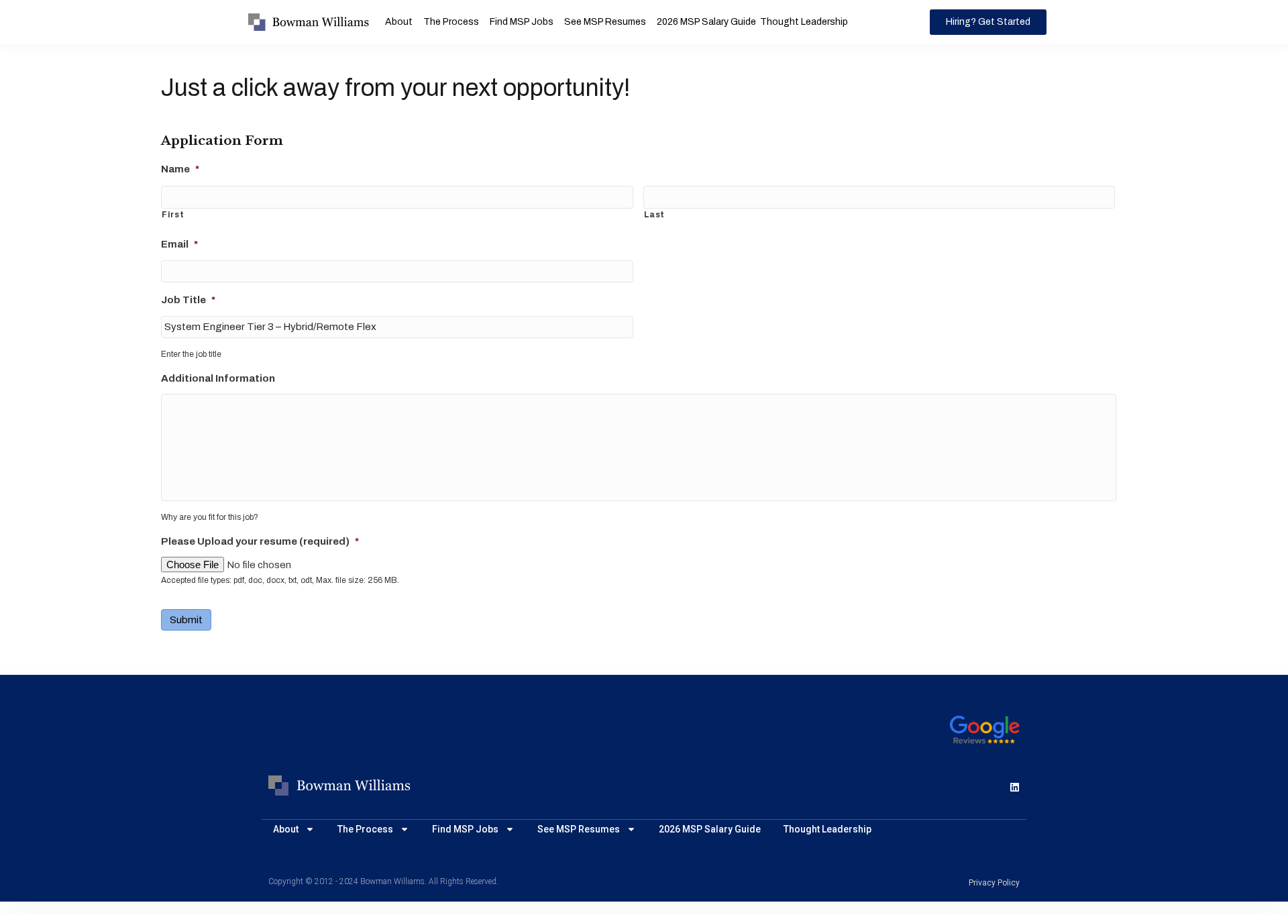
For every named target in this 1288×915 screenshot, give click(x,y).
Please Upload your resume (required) (260, 541)
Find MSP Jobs (521, 22)
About (399, 22)
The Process (451, 22)
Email (179, 244)
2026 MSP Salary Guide (706, 22)
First (173, 214)
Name (180, 169)
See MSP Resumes (605, 22)
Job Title (188, 299)
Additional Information (218, 378)
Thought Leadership (804, 22)
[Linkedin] (1015, 787)
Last (654, 214)
